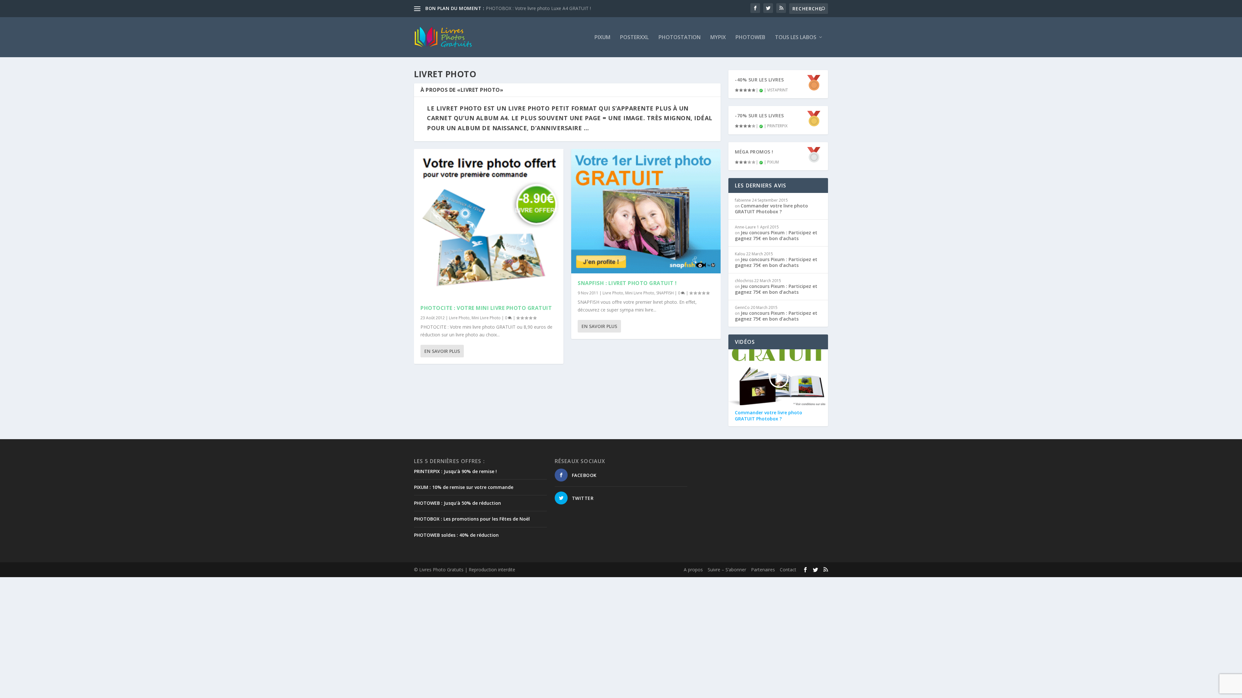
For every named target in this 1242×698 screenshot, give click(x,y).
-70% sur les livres (759, 115)
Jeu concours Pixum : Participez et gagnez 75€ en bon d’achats (776, 235)
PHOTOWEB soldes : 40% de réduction (456, 535)
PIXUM (602, 38)
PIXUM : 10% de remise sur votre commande (463, 487)
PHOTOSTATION (680, 38)
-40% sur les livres (759, 80)
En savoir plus (442, 351)
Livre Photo (459, 318)
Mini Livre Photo (486, 318)
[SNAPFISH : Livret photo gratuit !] (646, 211)
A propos (693, 569)
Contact (788, 569)
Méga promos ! (754, 152)
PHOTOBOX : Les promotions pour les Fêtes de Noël (472, 519)
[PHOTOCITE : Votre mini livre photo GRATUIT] (488, 223)
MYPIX (718, 38)
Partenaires (763, 569)
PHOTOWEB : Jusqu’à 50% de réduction (457, 503)
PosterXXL (634, 38)
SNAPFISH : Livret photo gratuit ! (627, 283)
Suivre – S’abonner (727, 569)
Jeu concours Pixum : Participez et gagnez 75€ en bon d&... (547, 8)
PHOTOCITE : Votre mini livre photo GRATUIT (486, 308)
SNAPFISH (665, 293)
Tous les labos (795, 38)
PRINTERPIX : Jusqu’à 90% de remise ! (455, 471)
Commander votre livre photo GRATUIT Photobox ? (771, 209)
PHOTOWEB (750, 38)
